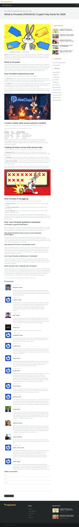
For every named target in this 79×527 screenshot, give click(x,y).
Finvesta (6, 277)
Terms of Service (32, 511)
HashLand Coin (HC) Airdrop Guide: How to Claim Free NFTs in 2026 (67, 35)
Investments (56, 65)
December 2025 (56, 92)
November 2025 (56, 95)
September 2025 (56, 100)
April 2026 (55, 82)
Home (5, 11)
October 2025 (56, 97)
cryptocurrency (32, 277)
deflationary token (20, 277)
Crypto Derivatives (6, 5)
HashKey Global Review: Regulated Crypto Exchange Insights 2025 (67, 40)
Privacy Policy (31, 513)
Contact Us (30, 517)
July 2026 (55, 74)
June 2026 (55, 77)
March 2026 (56, 85)
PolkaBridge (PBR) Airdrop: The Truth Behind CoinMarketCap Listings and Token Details (67, 46)
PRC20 (27, 277)
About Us (30, 509)
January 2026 (56, 90)
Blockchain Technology (15, 52)
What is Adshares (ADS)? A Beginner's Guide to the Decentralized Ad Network (66, 51)
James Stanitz (26, 52)
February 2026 (56, 87)
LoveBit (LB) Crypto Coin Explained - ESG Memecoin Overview (66, 30)
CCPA (29, 515)
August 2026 (56, 72)
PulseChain (12, 277)
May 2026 (55, 79)
